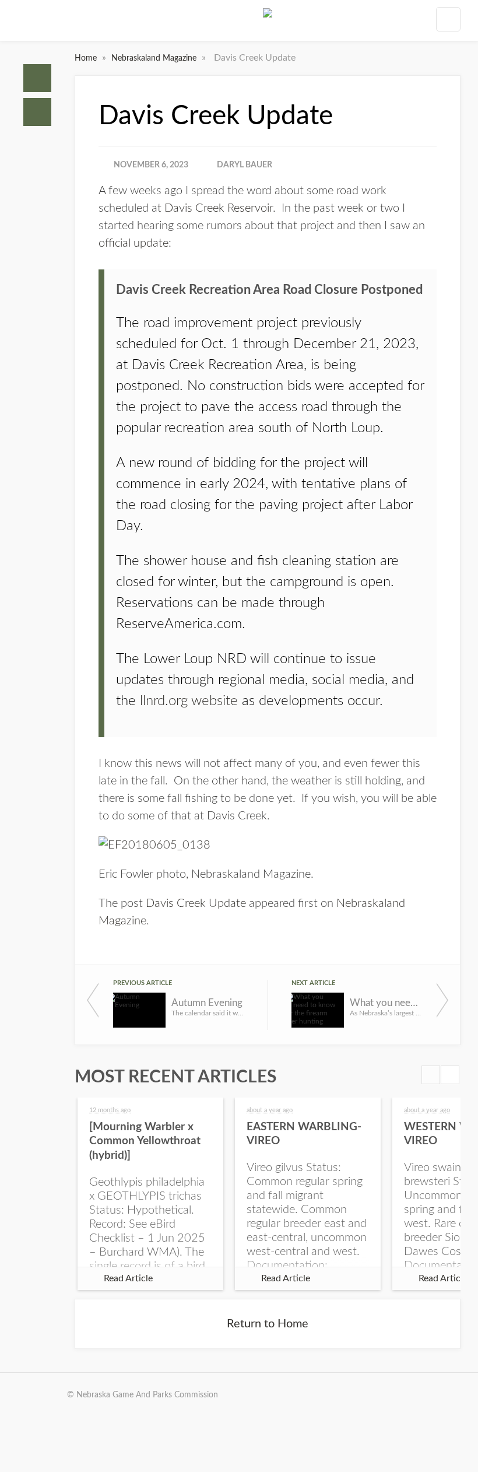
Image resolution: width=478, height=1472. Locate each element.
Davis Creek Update (196, 903)
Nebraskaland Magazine (155, 58)
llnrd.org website (189, 701)
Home (37, 78)
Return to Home (267, 1324)
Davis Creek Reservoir (218, 208)
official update (133, 243)
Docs (37, 112)
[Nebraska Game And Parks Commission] (267, 22)
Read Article (128, 1278)
